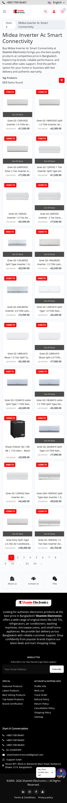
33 (27, 563)
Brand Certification (12, 703)
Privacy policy (45, 797)
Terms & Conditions (25, 797)
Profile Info (40, 686)
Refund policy (41, 699)
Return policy (41, 703)
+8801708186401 (16, 2)
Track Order (40, 694)
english (57, 2)
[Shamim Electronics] (19, 11)
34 (35, 563)
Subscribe (56, 669)
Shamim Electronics (14, 52)
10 (12, 563)
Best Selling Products (13, 694)
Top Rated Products (13, 699)
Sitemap (38, 716)
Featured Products (12, 686)
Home (9, 25)
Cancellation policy (44, 708)
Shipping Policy (42, 712)
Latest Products (10, 690)
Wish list (39, 690)
